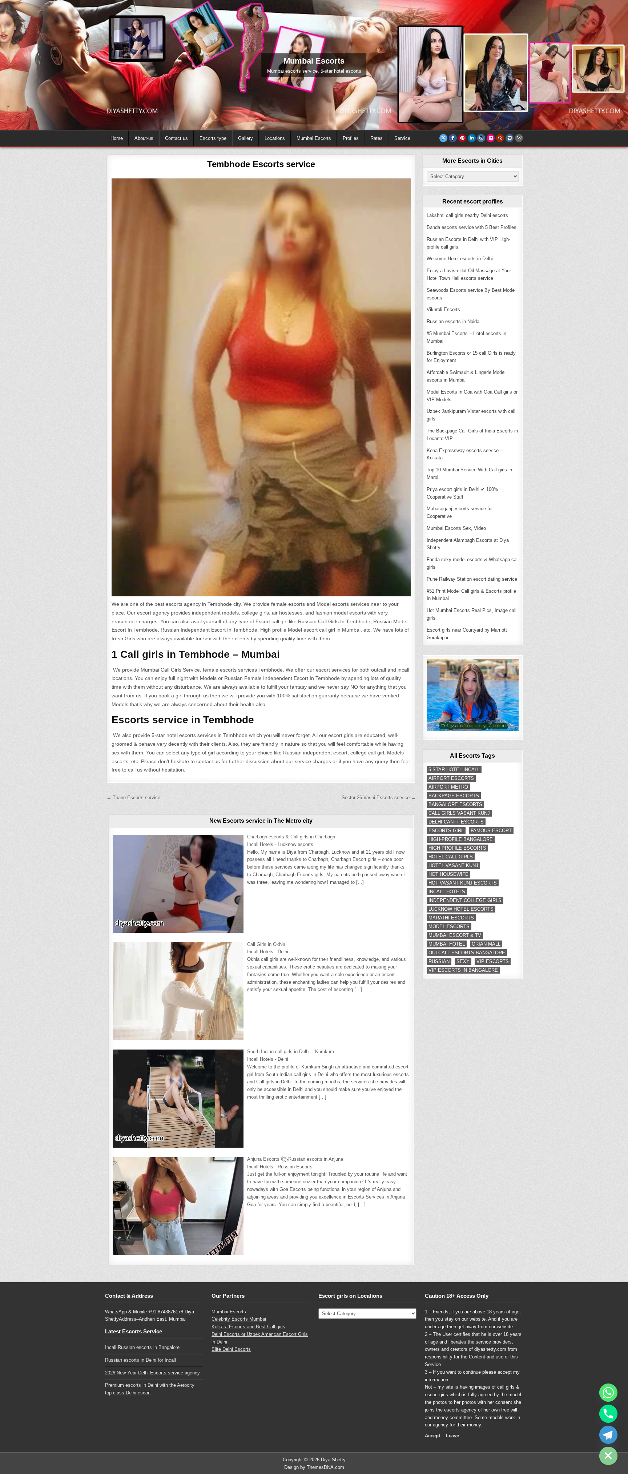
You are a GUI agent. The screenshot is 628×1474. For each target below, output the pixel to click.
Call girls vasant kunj (459, 813)
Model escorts (449, 926)
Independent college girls (465, 900)
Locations (275, 138)
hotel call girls (450, 856)
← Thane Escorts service (133, 797)
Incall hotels (446, 891)
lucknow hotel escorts (461, 909)
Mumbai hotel (446, 944)
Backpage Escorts (453, 795)
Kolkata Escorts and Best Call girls (248, 1326)
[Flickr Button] (491, 138)
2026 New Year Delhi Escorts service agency (152, 1373)
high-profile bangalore (460, 839)
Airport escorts (451, 778)
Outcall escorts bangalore (466, 952)
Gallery (245, 138)
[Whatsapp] (608, 1393)
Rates (376, 138)
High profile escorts (457, 848)
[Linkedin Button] (472, 138)
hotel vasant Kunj (453, 865)
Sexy (463, 961)
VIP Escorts (492, 961)
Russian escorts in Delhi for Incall (140, 1360)
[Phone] (608, 1414)
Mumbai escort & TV (454, 935)
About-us (143, 138)
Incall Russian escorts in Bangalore (142, 1347)
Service (402, 138)
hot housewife (448, 874)
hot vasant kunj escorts (462, 883)
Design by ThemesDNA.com (314, 1467)
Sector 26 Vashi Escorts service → (379, 797)
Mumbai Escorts (314, 138)
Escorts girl (446, 830)
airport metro (448, 787)
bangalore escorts (455, 804)
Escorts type (213, 138)
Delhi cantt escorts (456, 822)
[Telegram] (608, 1435)
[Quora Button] (500, 138)
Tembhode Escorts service (261, 164)
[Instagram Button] (481, 138)
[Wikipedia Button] (519, 138)
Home (116, 138)
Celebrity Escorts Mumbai (239, 1319)
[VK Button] (510, 138)
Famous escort (491, 830)
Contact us (176, 138)
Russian (439, 961)
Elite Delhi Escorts (231, 1349)
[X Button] (443, 138)
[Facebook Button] (453, 138)
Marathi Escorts (451, 918)
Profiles (351, 138)
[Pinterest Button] (462, 138)
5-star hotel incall (454, 769)
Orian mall (486, 944)
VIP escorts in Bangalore (463, 970)
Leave (452, 1435)
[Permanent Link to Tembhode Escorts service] (261, 387)
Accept (432, 1435)
